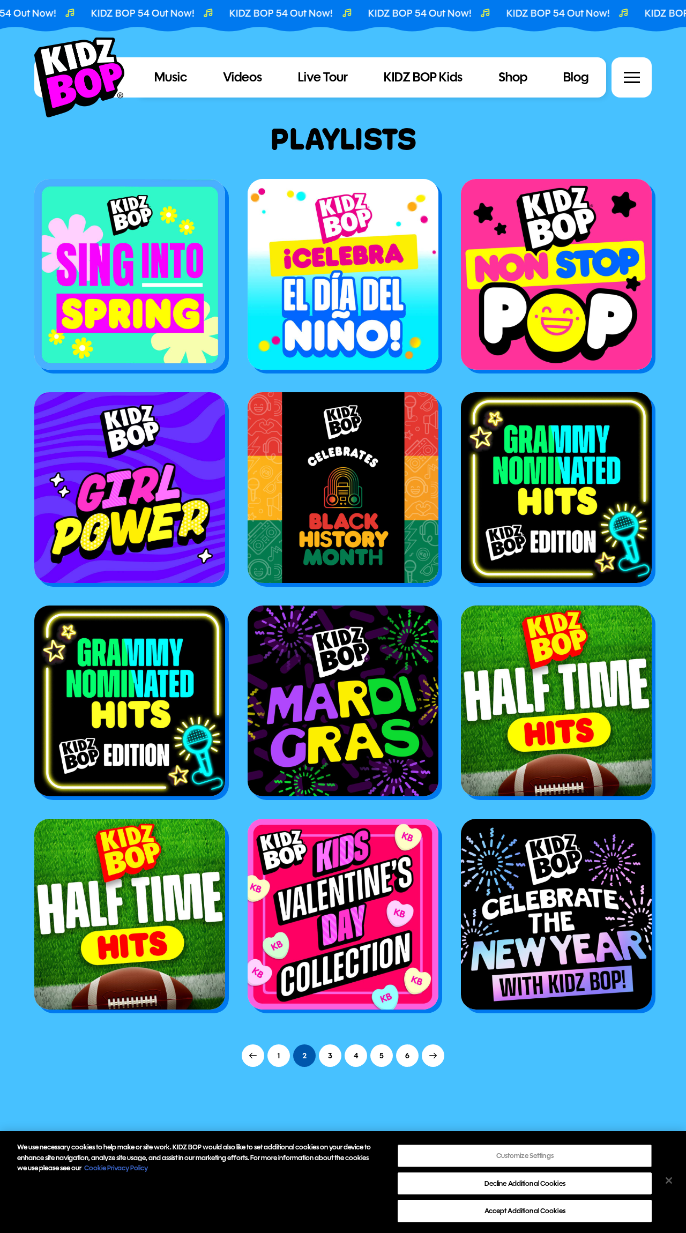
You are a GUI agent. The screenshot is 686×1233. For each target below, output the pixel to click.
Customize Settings (525, 1155)
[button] (632, 78)
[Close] (669, 1180)
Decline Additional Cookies (524, 1183)
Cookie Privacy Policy (116, 1168)
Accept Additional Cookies (524, 1211)
